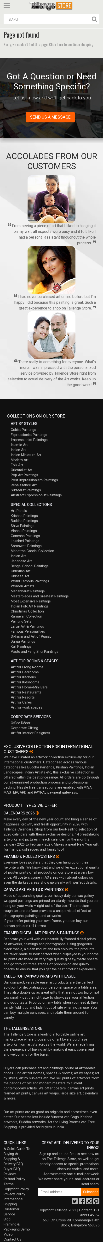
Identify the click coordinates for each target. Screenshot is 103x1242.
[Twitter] (75, 1202)
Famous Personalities (28, 631)
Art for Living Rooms (27, 667)
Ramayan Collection (26, 616)
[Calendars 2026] (37, 813)
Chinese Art (20, 576)
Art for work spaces (26, 707)
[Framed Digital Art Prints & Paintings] (82, 933)
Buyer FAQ (12, 1169)
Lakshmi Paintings (25, 541)
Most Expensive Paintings (31, 601)
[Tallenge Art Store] (51, 5)
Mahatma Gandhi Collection (32, 551)
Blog (7, 1219)
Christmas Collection (27, 611)
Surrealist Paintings (26, 490)
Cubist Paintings (23, 430)
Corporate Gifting (24, 728)
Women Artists (22, 586)
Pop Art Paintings (24, 475)
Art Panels (19, 511)
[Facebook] (82, 1202)
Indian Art (18, 450)
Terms (9, 1184)
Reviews (10, 1174)
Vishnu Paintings (24, 531)
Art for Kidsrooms (25, 682)
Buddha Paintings (24, 521)
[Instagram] (89, 1202)
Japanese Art (21, 561)
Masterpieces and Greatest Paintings (40, 596)
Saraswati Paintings (26, 546)
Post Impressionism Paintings (34, 480)
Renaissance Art (24, 485)
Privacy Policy (14, 1194)
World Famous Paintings (30, 581)
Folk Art (17, 465)
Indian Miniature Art (26, 455)
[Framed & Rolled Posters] (57, 856)
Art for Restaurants (26, 692)
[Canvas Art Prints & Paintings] (66, 889)
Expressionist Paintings (29, 435)
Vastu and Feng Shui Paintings (34, 651)
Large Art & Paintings (27, 626)
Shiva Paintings (22, 526)
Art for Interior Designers (30, 733)
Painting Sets (21, 621)
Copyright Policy (16, 1189)
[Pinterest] (96, 1202)
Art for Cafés (21, 702)
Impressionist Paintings (29, 440)
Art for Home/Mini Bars (29, 687)
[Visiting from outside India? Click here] (31, 752)
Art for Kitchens (23, 677)
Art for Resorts (23, 697)
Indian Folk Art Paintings (30, 606)
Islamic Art (19, 445)
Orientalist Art (21, 470)
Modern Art (20, 460)
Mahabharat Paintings (28, 591)
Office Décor (20, 723)
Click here (56, 44)
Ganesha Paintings (25, 536)
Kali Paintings (21, 646)
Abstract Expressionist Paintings (36, 495)
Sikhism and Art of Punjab (31, 636)
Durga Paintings (23, 641)
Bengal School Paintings (30, 566)
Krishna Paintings (24, 516)
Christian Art (20, 571)
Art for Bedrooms (25, 672)
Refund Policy (14, 1179)
